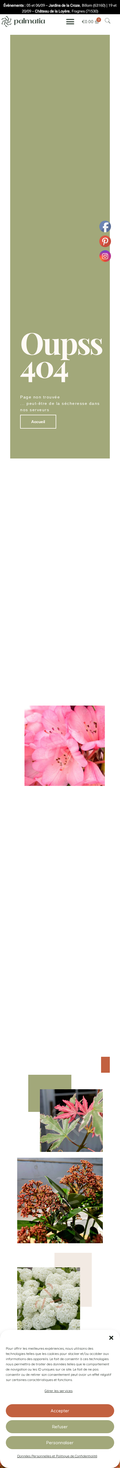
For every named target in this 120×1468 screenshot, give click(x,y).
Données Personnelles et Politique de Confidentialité (57, 1456)
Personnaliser (60, 1442)
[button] (111, 1337)
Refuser (60, 1426)
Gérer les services (59, 1391)
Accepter (60, 1410)
